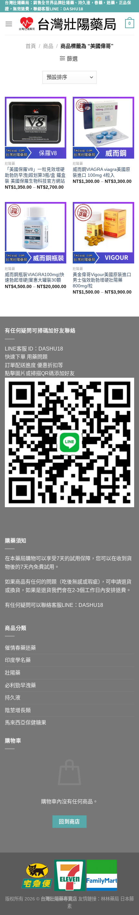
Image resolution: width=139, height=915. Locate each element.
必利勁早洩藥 (20, 685)
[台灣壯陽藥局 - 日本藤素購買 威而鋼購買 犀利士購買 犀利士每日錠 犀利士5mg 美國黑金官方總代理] (68, 23)
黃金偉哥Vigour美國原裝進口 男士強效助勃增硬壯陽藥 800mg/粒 (102, 280)
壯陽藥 (12, 672)
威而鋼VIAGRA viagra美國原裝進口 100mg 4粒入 (101, 172)
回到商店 (69, 821)
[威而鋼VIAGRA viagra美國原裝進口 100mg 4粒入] (103, 127)
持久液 (12, 697)
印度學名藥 (18, 660)
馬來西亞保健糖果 (25, 722)
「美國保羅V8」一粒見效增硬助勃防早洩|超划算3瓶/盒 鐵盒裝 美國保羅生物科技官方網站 (35, 175)
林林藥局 (110, 898)
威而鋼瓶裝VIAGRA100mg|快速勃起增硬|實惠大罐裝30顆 (34, 277)
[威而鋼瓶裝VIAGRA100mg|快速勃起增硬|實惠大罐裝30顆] (35, 232)
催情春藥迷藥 (20, 648)
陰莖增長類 (18, 710)
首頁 (31, 46)
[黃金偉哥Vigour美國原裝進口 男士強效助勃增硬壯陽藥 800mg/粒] (103, 232)
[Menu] (9, 24)
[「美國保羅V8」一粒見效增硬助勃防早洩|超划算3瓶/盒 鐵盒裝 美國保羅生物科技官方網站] (35, 127)
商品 (48, 46)
